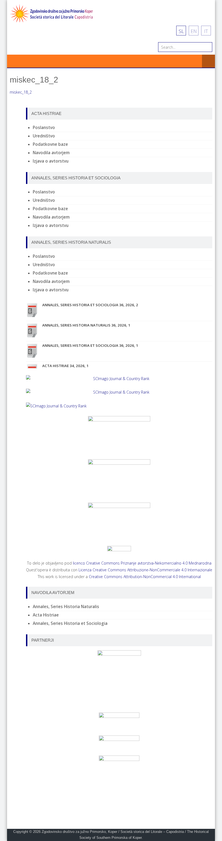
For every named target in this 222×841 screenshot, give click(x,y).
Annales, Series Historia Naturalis (66, 606)
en (194, 31)
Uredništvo (44, 136)
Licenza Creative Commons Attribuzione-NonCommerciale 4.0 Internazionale (145, 569)
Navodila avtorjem (51, 153)
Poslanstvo (44, 127)
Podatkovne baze (50, 144)
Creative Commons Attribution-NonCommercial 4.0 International (145, 576)
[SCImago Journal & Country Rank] (119, 378)
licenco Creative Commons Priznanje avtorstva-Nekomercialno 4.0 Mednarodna (142, 563)
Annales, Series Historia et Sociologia (70, 623)
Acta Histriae (46, 615)
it (206, 31)
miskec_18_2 (21, 92)
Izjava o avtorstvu (50, 161)
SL (181, 31)
